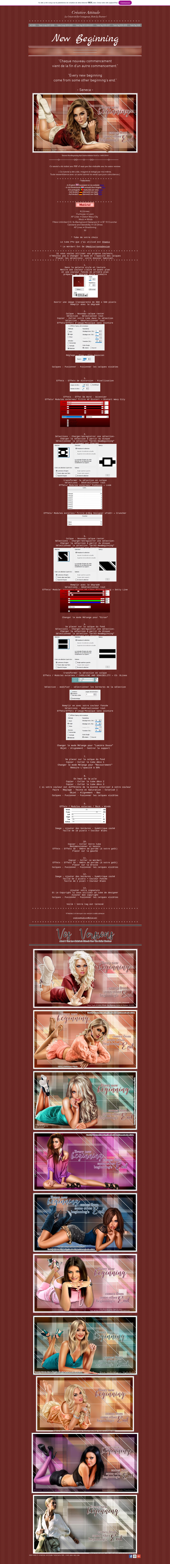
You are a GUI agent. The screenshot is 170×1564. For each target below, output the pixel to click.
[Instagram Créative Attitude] (134, 1556)
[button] (46, 25)
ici (85, 230)
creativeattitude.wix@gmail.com (85, 918)
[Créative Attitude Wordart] (139, 1556)
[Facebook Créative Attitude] (130, 1556)
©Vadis (106, 242)
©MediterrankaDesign (98, 247)
